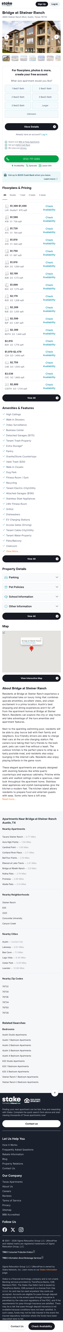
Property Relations (12, 1163)
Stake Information (48, 1269)
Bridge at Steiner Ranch (23, 13)
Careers (6, 1191)
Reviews (6, 1195)
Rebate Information (13, 1154)
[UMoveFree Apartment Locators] (11, 1100)
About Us (7, 1186)
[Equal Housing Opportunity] (32, 1100)
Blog (4, 1158)
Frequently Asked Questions (17, 1149)
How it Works (9, 1144)
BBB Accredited (11, 1214)
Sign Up (42, 4)
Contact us (31, 1123)
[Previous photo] (6, 37)
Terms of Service (11, 1200)
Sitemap (6, 1209)
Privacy (6, 1205)
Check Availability (49, 208)
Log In (55, 4)
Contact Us (17, 1326)
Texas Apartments (12, 1181)
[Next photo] (56, 37)
